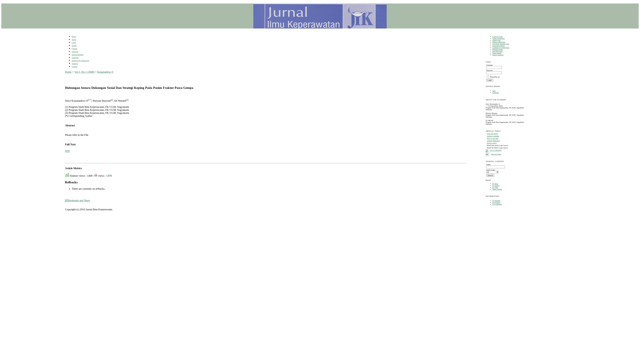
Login (74, 43)
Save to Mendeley (496, 150)
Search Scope (490, 170)
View (494, 91)
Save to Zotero (496, 154)
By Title (495, 187)
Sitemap (75, 63)
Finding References (493, 141)
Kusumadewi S (105, 71)
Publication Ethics (498, 46)
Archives (75, 51)
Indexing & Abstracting (80, 61)
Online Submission (498, 42)
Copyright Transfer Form (500, 44)
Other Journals (497, 189)
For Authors (496, 202)
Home (74, 37)
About (74, 39)
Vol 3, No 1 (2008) (84, 71)
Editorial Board (497, 49)
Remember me (495, 77)
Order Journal (496, 53)
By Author (495, 185)
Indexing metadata (493, 136)
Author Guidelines (498, 38)
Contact (75, 67)
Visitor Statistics (498, 55)
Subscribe (495, 93)
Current (74, 49)
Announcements (78, 55)
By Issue (495, 184)
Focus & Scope (497, 37)
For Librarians (497, 204)
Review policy (492, 143)
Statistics (75, 57)
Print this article (492, 134)
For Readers (496, 201)
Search (74, 45)
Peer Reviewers (497, 51)
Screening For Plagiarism (500, 47)
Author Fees (496, 40)
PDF (67, 151)
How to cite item (492, 138)
